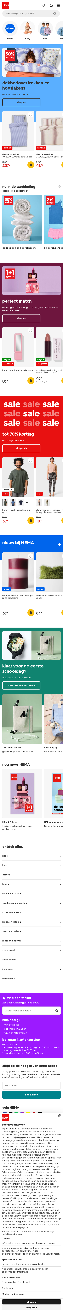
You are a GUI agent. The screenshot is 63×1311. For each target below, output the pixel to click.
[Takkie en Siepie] (22, 723)
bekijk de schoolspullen (31, 666)
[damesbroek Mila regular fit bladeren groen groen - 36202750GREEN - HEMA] (47, 502)
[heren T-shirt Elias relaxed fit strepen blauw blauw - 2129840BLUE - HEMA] (13, 502)
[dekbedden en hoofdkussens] (22, 224)
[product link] (18, 131)
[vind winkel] (56, 1010)
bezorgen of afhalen (15, 1028)
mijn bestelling (11, 1024)
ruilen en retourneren (15, 1032)
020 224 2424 (9, 1044)
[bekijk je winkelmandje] (51, 5)
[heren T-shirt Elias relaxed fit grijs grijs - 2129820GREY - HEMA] (5, 502)
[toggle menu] (58, 5)
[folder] (22, 800)
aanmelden (31, 1094)
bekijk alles (31, 547)
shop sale (31, 432)
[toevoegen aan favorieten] (30, 115)
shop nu (31, 83)
